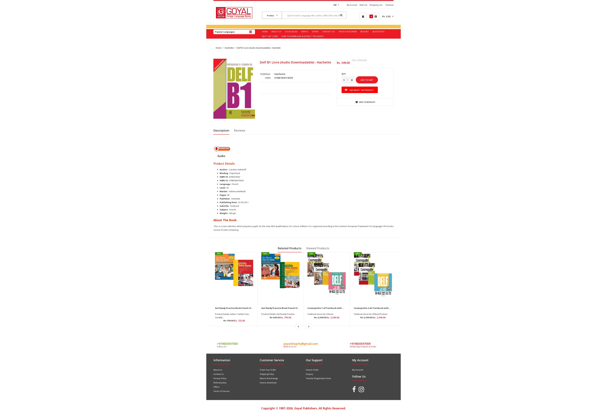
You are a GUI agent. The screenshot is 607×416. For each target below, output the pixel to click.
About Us (217, 369)
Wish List (363, 5)
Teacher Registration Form (318, 378)
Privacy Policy (219, 378)
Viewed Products (317, 248)
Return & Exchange (269, 378)
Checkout (389, 5)
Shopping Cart (376, 5)
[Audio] (222, 150)
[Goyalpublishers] (234, 17)
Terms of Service (221, 391)
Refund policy (220, 382)
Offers (216, 386)
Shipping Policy (267, 374)
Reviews (239, 130)
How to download (268, 382)
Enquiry (309, 374)
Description (221, 130)
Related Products (289, 248)
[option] (234, 89)
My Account (352, 5)
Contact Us (218, 374)
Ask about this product (361, 90)
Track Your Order (268, 369)
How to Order (312, 369)
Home (218, 47)
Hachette (229, 47)
